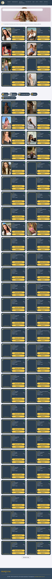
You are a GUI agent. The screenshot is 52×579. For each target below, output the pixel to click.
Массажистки (28, 1)
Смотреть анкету (18, 36)
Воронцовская (16, 437)
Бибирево (40, 406)
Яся (13, 162)
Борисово (15, 406)
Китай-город (40, 133)
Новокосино (40, 239)
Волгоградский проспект (18, 254)
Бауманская (15, 285)
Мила (38, 193)
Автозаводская (16, 133)
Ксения (13, 527)
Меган (38, 527)
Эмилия (14, 238)
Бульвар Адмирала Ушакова (43, 285)
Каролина (14, 542)
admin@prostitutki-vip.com (39, 576)
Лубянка (14, 44)
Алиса (38, 405)
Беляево (14, 270)
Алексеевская (40, 75)
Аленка (13, 101)
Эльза (38, 451)
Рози (13, 28)
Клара (13, 314)
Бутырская (15, 452)
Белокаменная (16, 75)
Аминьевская (15, 209)
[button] (32, 39)
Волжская (15, 300)
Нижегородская (41, 163)
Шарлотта (39, 360)
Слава (38, 117)
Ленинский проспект (17, 148)
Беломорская (15, 421)
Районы (41, 1)
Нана (38, 420)
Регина (39, 344)
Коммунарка (15, 482)
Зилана (39, 284)
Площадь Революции (42, 118)
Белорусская (15, 103)
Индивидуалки (15, 1)
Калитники (40, 224)
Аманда (14, 299)
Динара (14, 253)
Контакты (46, 1)
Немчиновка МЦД (16, 29)
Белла (13, 420)
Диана (38, 132)
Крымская (40, 194)
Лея (13, 208)
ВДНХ (39, 437)
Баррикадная (40, 178)
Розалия (39, 466)
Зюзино (14, 194)
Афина (38, 496)
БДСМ (33, 1)
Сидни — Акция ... (41, 58)
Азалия (13, 496)
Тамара (39, 101)
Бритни (39, 238)
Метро (37, 1)
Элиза (38, 253)
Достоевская (15, 467)
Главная (9, 1)
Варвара (39, 162)
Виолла (39, 43)
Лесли (13, 390)
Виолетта (39, 314)
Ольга (13, 329)
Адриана (14, 375)
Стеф (13, 193)
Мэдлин (14, 177)
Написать (18, 39)
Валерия (39, 481)
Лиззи (13, 344)
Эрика (13, 132)
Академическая (16, 376)
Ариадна (39, 435)
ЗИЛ (39, 497)
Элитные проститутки (21, 2)
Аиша (38, 299)
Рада (38, 177)
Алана (13, 451)
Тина (13, 466)
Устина (39, 329)
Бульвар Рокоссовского (43, 391)
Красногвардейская (42, 209)
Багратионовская (41, 528)
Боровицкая (40, 44)
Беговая (14, 513)
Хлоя (38, 390)
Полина (14, 43)
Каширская (15, 543)
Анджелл (14, 268)
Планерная (15, 239)
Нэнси (13, 435)
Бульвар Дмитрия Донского (43, 330)
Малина (14, 405)
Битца (39, 29)
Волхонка (15, 118)
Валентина (40, 542)
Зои (38, 223)
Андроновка (40, 148)
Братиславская (16, 315)
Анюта (39, 511)
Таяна (13, 117)
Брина (13, 481)
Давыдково (40, 513)
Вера (13, 147)
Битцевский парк (16, 59)
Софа (38, 375)
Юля (38, 268)
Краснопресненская (42, 59)
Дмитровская (41, 103)
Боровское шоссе (41, 467)
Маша (38, 147)
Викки (38, 28)
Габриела (39, 73)
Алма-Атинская (41, 421)
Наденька (39, 208)
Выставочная (41, 543)
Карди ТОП (14, 73)
